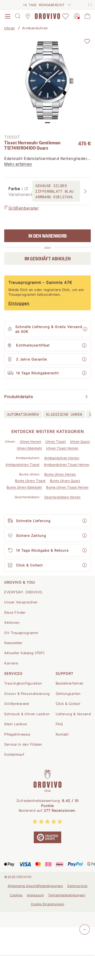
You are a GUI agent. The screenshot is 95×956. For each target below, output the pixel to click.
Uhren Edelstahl (29, 448)
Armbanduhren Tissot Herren (66, 465)
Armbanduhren (35, 28)
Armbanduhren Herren (61, 458)
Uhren (9, 28)
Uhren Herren (30, 442)
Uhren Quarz (80, 442)
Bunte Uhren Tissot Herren (67, 487)
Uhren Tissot (55, 442)
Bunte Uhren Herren (60, 474)
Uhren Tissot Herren (62, 448)
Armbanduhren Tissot (23, 465)
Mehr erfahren (18, 164)
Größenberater (23, 208)
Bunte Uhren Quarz (65, 481)
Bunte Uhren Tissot (30, 481)
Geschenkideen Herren (62, 497)
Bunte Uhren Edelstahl (24, 487)
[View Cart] (87, 16)
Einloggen (19, 303)
